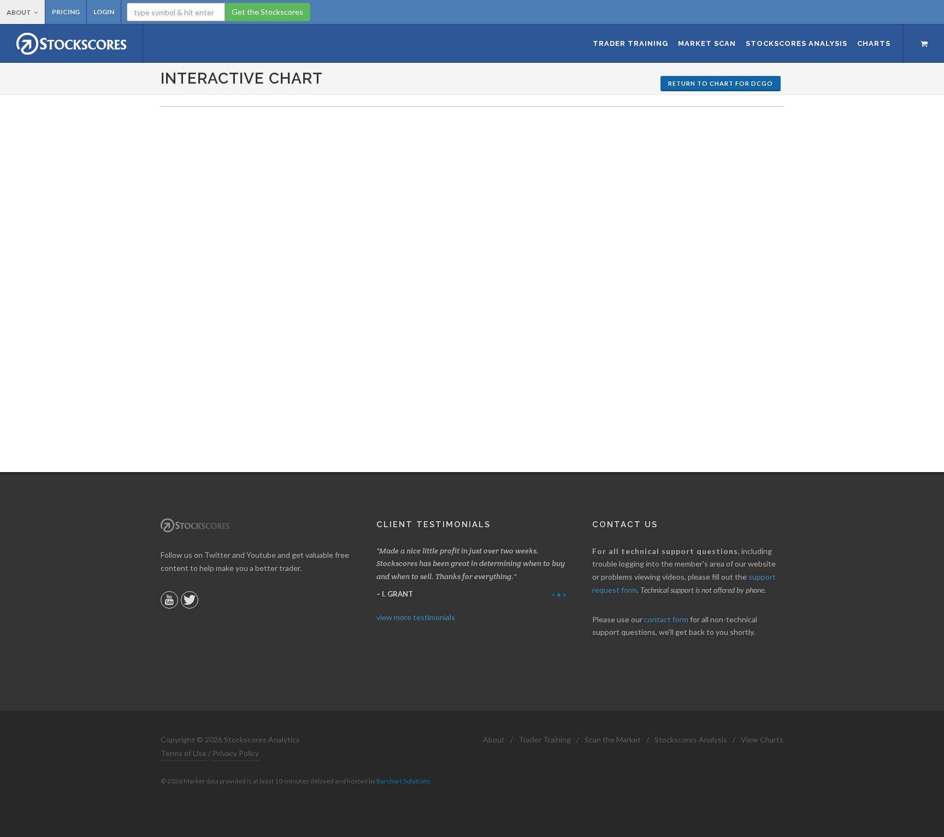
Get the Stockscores (267, 11)
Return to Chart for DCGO (720, 83)
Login (103, 12)
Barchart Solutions (403, 781)
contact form (666, 619)
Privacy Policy (236, 753)
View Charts (762, 739)
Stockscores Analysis (690, 739)
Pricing (66, 12)
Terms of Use (183, 753)
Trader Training (544, 739)
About (19, 12)
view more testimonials (415, 617)
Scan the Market (613, 739)
